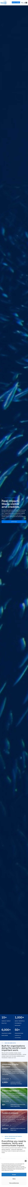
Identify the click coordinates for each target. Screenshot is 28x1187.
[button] (25, 1161)
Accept (14, 1174)
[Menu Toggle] (26, 2)
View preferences (14, 1183)
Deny (14, 1179)
